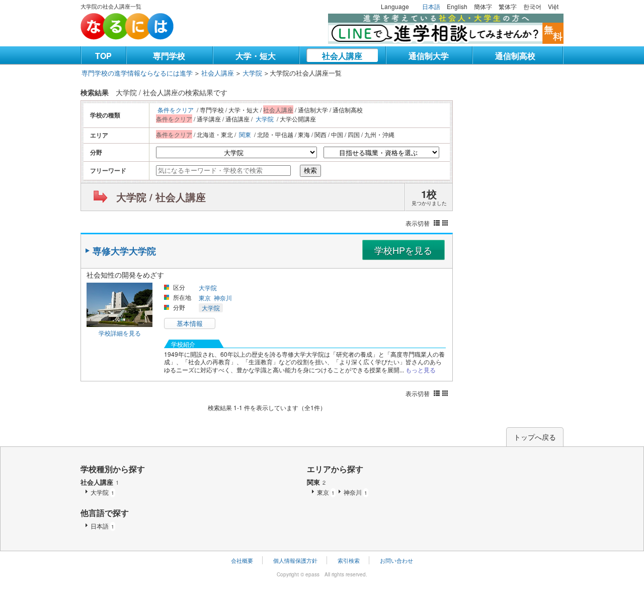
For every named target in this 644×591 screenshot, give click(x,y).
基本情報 (190, 323)
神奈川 (223, 297)
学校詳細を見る (120, 333)
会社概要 (242, 560)
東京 (205, 297)
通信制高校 (515, 55)
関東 (245, 134)
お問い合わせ (396, 560)
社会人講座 (342, 55)
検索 (310, 170)
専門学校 (169, 55)
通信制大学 (429, 55)
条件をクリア (175, 109)
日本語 (431, 6)
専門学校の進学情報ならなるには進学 (137, 73)
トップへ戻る (535, 437)
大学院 (252, 73)
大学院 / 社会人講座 (161, 196)
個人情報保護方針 (295, 560)
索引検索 (349, 560)
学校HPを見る (403, 249)
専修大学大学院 (124, 250)
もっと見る (421, 369)
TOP (103, 55)
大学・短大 (255, 55)
